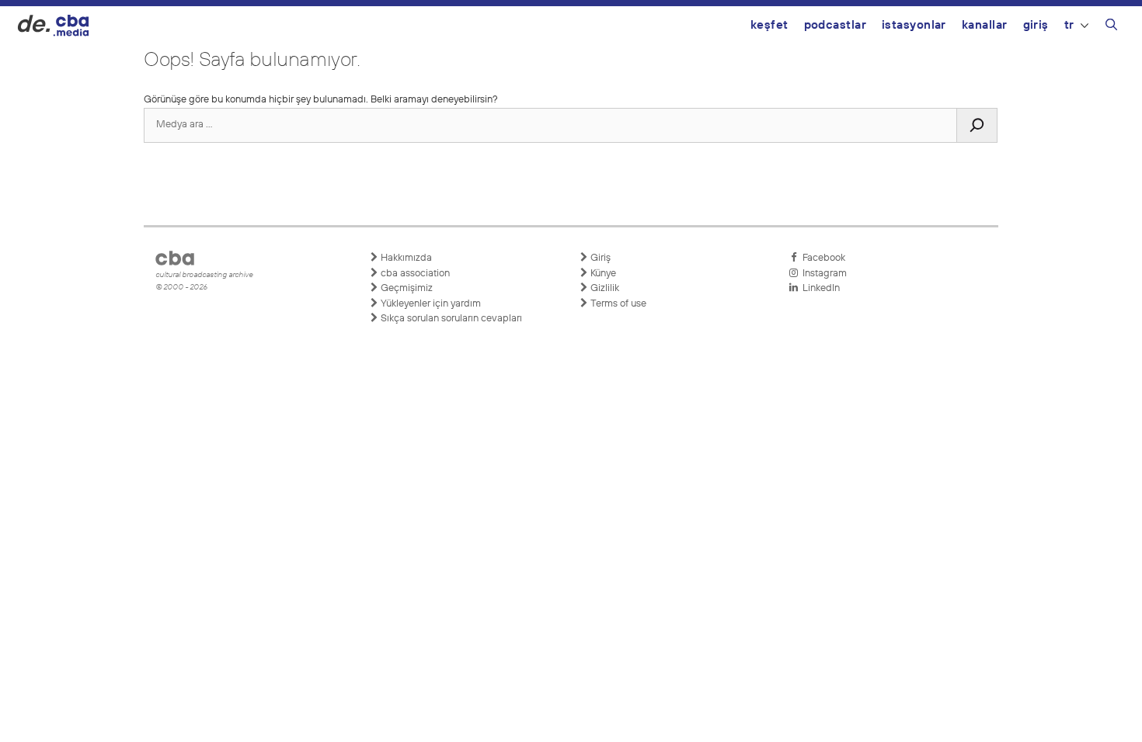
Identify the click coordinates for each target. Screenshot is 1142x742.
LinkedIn (819, 288)
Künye (602, 274)
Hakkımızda (405, 258)
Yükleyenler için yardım (429, 304)
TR (1069, 25)
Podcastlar (835, 25)
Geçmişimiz (405, 288)
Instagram (822, 274)
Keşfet (769, 25)
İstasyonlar (914, 25)
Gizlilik (603, 288)
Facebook (821, 258)
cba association (414, 274)
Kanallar (985, 25)
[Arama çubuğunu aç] (1111, 27)
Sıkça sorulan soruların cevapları (450, 319)
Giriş (1036, 25)
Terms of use (617, 304)
